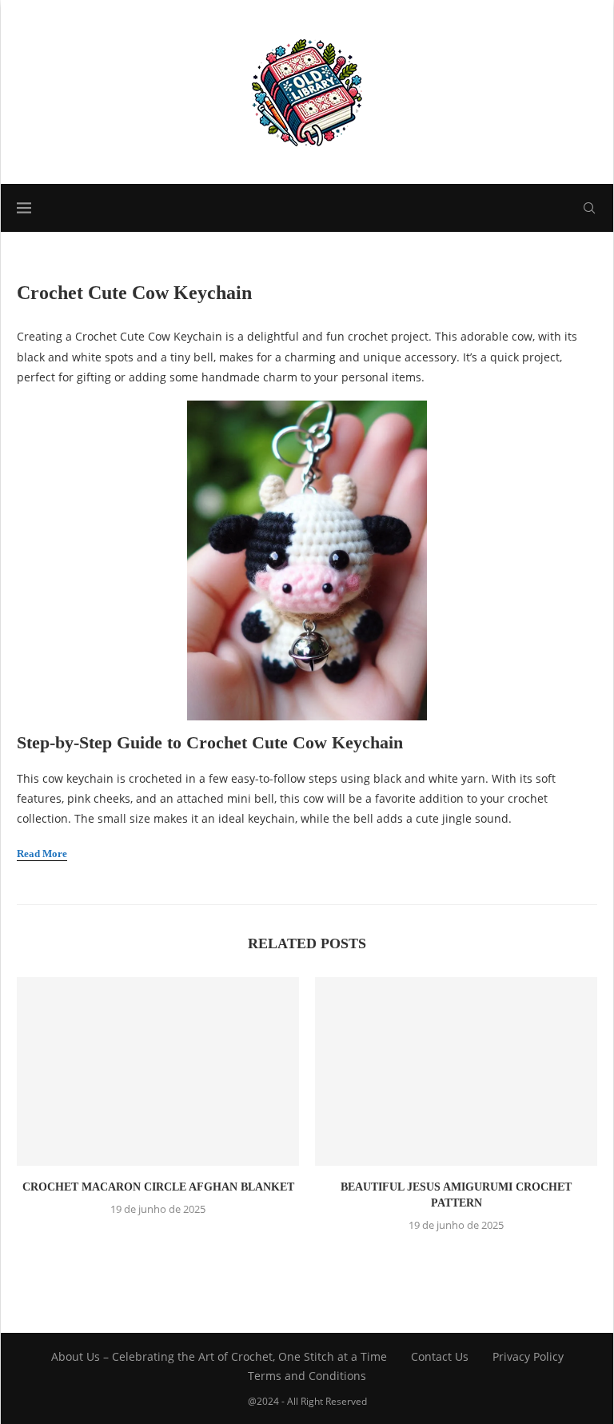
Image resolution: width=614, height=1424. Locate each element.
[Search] (589, 208)
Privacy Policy (528, 1356)
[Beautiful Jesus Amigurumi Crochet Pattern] (456, 1071)
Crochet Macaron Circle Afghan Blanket (158, 1187)
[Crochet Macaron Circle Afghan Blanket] (158, 1071)
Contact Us (439, 1356)
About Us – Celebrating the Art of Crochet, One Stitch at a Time (219, 1356)
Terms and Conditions (307, 1375)
